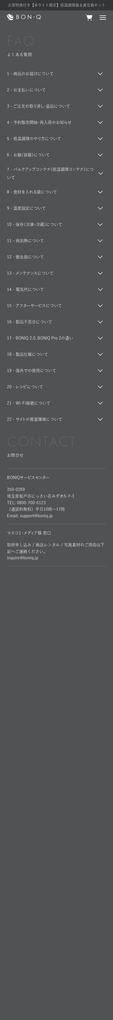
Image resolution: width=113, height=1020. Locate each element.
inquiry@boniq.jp (22, 558)
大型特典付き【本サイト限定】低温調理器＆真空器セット (56, 5)
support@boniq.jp (36, 516)
